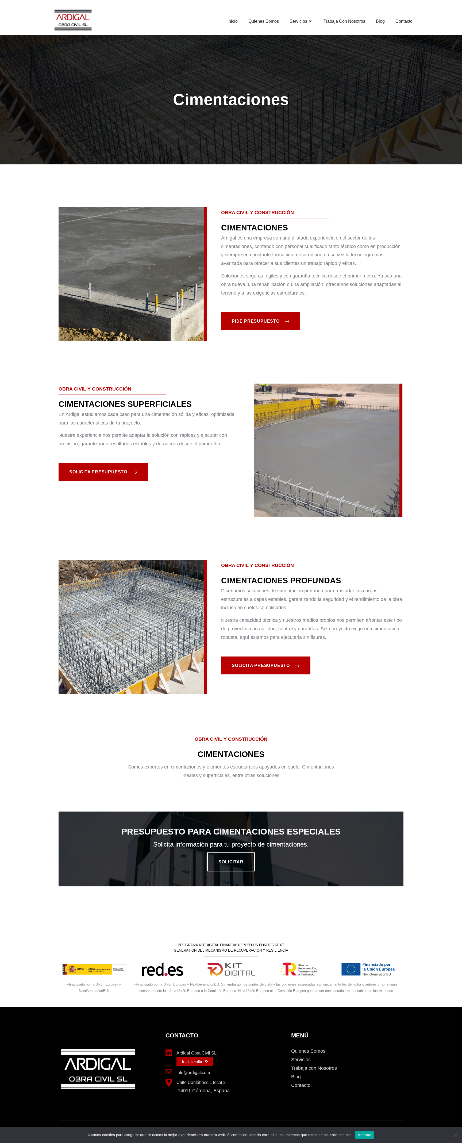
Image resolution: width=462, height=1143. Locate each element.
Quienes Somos (263, 21)
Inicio (233, 21)
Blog (380, 21)
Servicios (298, 21)
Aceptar (365, 1135)
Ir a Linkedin (192, 1062)
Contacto (404, 21)
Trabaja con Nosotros (344, 21)
